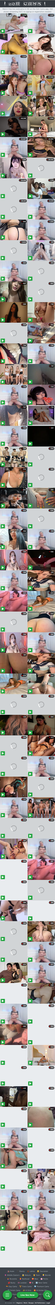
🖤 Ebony (21, 1271)
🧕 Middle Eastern (12, 1275)
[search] (47, 1295)
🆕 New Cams (41, 1283)
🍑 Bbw (35, 1279)
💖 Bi (31, 1283)
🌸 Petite (44, 1279)
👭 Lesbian (22, 1283)
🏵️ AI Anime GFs (41, 1290)
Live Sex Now (28, 1295)
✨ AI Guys (12, 1294)
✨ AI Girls (27, 1290)
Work (25, 1303)
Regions (19, 1303)
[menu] (7, 1295)
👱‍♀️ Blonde (46, 1275)
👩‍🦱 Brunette (12, 1279)
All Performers (40, 1303)
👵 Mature (26, 1275)
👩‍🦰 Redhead (24, 1279)
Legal (48, 1303)
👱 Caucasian (42, 1271)
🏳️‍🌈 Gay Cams (11, 1286)
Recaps (31, 1303)
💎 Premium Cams (41, 1286)
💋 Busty (11, 1283)
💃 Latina (31, 1271)
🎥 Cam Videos (41, 1294)
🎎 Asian (10, 1271)
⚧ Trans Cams (25, 1286)
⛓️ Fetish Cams (13, 1290)
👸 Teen (36, 1275)
